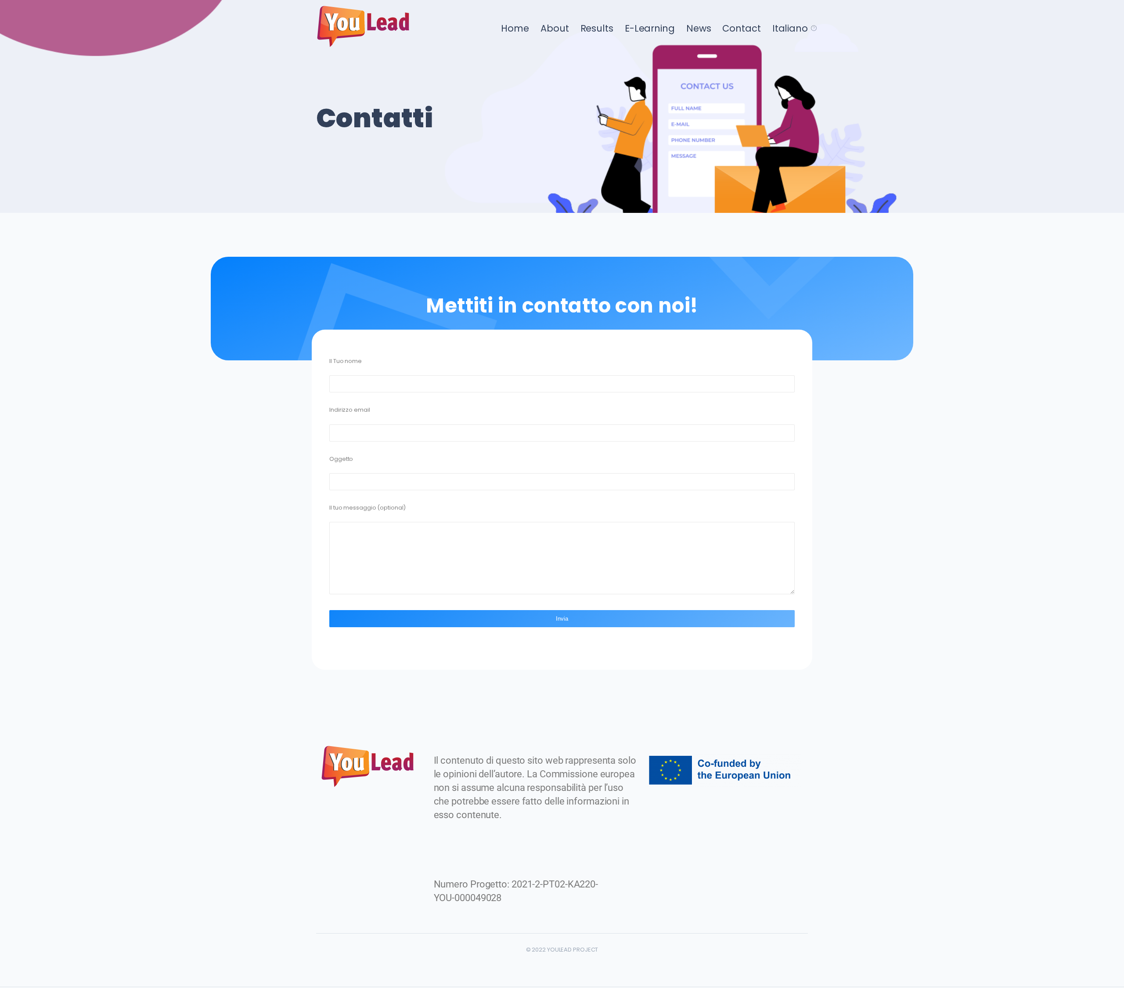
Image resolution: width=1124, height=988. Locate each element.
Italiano (790, 28)
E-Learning (650, 28)
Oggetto (341, 459)
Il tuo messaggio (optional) (367, 507)
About (554, 28)
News (698, 28)
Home (515, 28)
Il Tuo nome (345, 361)
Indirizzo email (349, 410)
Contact (741, 28)
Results (596, 28)
